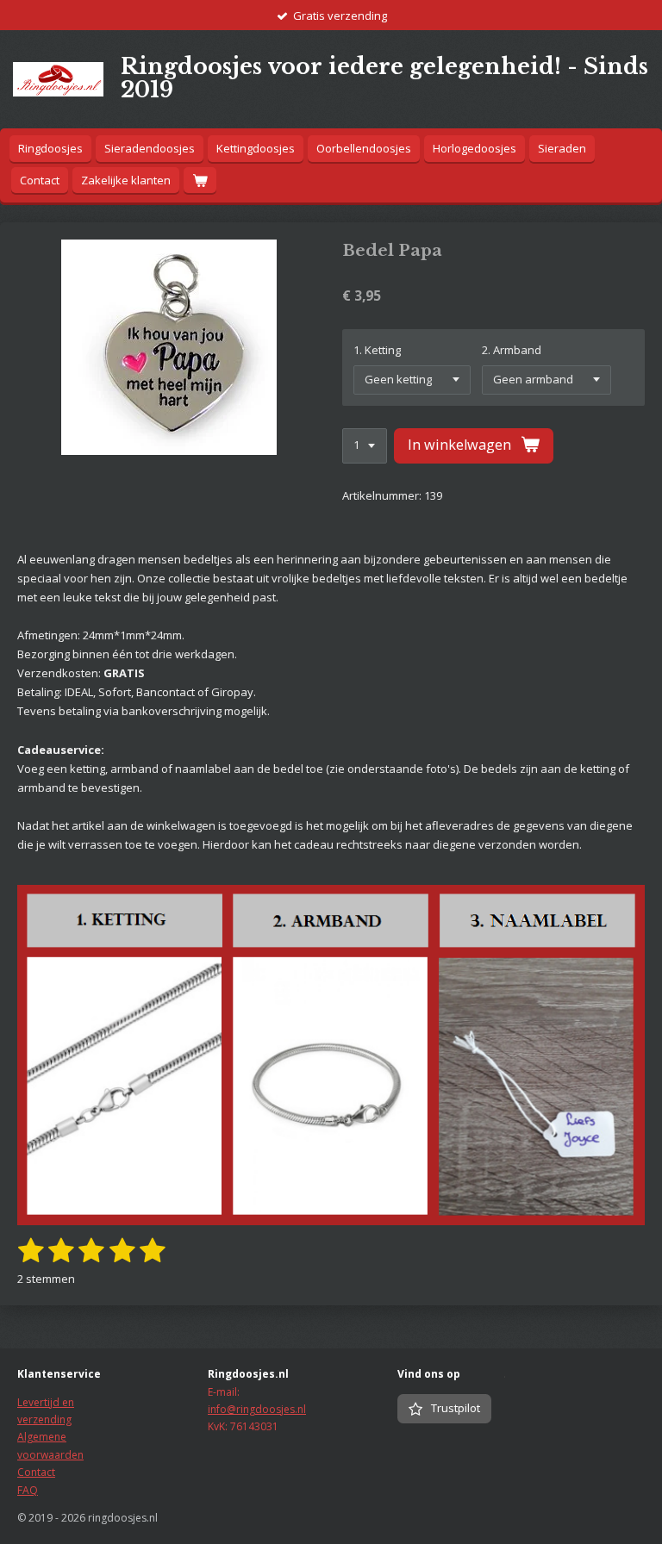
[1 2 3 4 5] (364, 446)
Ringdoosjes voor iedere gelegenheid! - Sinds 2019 (384, 78)
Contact (36, 1472)
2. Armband (511, 350)
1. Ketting (377, 350)
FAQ (27, 1490)
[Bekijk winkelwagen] (200, 180)
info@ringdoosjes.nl (257, 1409)
